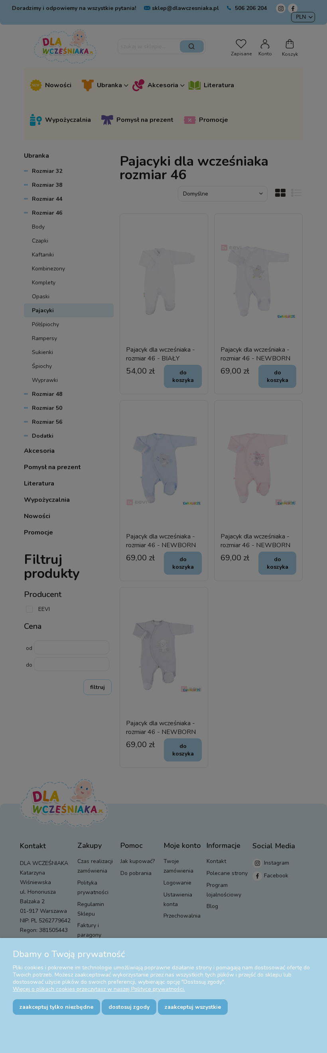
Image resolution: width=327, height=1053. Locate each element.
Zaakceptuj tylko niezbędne (56, 1007)
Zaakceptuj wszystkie (193, 1007)
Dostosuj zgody (129, 1007)
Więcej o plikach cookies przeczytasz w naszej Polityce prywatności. (99, 989)
